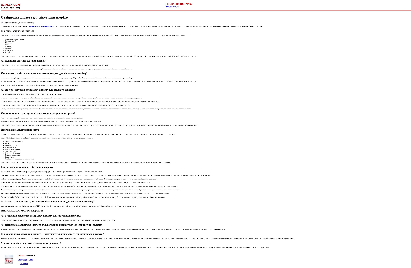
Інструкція (170, 6)
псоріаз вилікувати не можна (41, 26)
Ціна (177, 6)
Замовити (24, 264)
